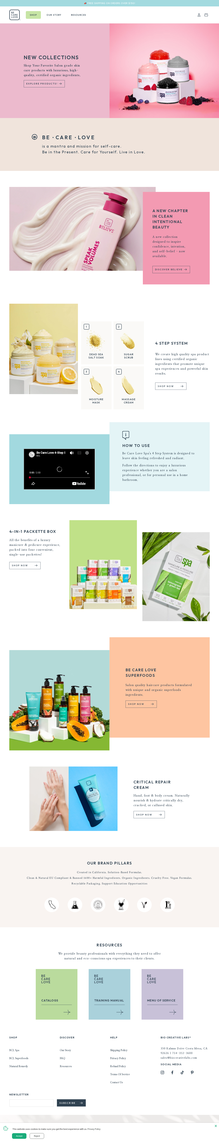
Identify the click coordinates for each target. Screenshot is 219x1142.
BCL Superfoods (18, 1058)
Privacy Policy (118, 1058)
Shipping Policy (118, 1050)
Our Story (65, 1050)
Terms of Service (120, 1074)
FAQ (62, 1058)
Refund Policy (118, 1066)
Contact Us (116, 1082)
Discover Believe (169, 269)
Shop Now (166, 386)
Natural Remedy (18, 1066)
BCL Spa (14, 1050)
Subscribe (67, 1103)
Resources (66, 1066)
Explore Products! (42, 83)
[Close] (215, 1126)
